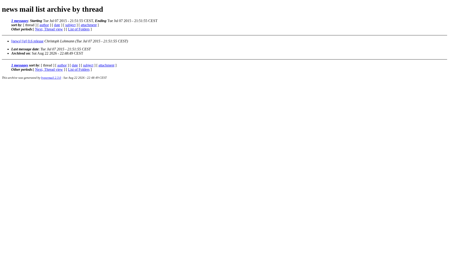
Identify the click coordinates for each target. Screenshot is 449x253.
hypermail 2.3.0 (51, 77)
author (44, 25)
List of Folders (79, 29)
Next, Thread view (49, 29)
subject (70, 25)
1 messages (19, 21)
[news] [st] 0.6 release (27, 41)
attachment (89, 25)
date (57, 25)
